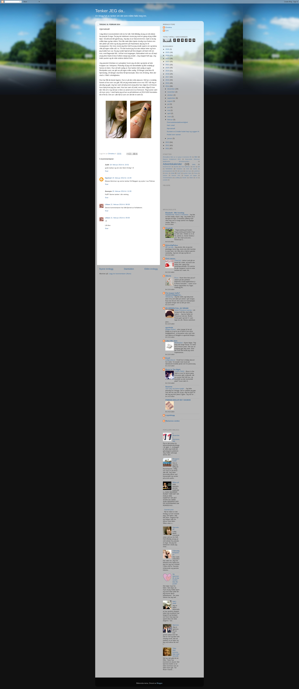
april (169, 113)
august (170, 101)
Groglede (169, 228)
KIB (176, 171)
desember (171, 89)
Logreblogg (170, 415)
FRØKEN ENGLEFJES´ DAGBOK (178, 400)
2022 (168, 61)
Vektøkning (169, 297)
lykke (166, 173)
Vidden (191, 177)
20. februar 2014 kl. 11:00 (121, 191)
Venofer (184, 177)
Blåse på (176, 482)
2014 (168, 86)
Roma (196, 173)
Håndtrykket (178, 343)
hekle (187, 168)
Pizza (176, 278)
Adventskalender (172, 164)
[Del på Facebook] (134, 154)
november (171, 92)
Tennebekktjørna (168, 177)
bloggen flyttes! (170, 329)
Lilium (107, 204)
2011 (167, 148)
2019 (168, 71)
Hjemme (176, 625)
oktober (170, 95)
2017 (168, 77)
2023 (168, 58)
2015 (168, 83)
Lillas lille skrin (171, 341)
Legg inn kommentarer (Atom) (120, 274)
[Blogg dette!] (130, 154)
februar (170, 120)
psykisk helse (187, 173)
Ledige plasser (170, 360)
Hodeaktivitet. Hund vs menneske (177, 215)
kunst (181, 171)
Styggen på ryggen (190, 175)
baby (193, 164)
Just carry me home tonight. (175, 388)
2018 (168, 74)
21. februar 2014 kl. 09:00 (120, 218)
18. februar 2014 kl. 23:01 (119, 165)
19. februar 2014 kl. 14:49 (121, 178)
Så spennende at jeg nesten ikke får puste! (176, 579)
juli (168, 104)
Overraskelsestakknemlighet (177, 122)
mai (169, 110)
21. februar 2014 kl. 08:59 (120, 204)
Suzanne (168, 387)
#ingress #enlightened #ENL (172, 159)
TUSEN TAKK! (179, 371)
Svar (106, 171)
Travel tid (177, 260)
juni (168, 107)
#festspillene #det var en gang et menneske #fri (177, 157)
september (171, 98)
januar (170, 138)
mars (169, 116)
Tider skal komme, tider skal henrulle (176, 652)
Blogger (159, 683)
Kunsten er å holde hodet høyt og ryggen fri (183, 131)
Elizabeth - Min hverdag (174, 213)
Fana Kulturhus (185, 166)
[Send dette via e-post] (127, 154)
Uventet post (168, 510)
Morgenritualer (176, 460)
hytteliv (195, 168)
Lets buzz (188, 171)
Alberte (168, 276)
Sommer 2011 (175, 175)
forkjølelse (179, 168)
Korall (167, 358)
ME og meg (169, 247)
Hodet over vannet (174, 134)
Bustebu (176, 166)
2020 (168, 68)
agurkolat (169, 327)
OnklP (179, 173)
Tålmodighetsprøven (176, 552)
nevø (172, 173)
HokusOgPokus (171, 245)
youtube (165, 180)
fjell (199, 166)
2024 (168, 55)
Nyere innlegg (106, 269)
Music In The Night (172, 369)
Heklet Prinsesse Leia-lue (183, 310)
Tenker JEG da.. (110, 10)
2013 (168, 142)
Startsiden (129, 269)
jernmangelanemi (168, 171)
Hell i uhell (170, 125)
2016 (168, 80)
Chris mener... (170, 258)
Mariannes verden (172, 421)
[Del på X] (132, 154)
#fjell (195, 157)
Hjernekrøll (171, 128)
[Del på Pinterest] (136, 154)
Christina (168, 27)
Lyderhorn (197, 171)
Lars (167, 30)
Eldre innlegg (151, 269)
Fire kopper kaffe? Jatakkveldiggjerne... (173, 294)
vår (197, 177)
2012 (168, 145)
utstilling (177, 177)
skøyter (165, 175)
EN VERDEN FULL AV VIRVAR (176, 308)
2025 (168, 52)
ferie (194, 166)
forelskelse (169, 169)
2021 (168, 65)
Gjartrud (108, 178)
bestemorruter (167, 166)
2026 (168, 49)
